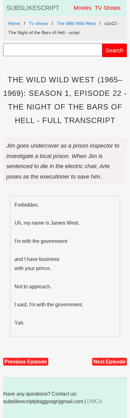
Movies (83, 8)
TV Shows (108, 8)
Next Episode (109, 361)
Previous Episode (25, 361)
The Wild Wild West (76, 23)
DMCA (94, 401)
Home (14, 23)
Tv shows (38, 23)
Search (114, 50)
